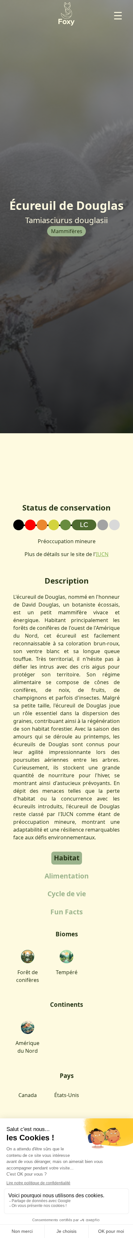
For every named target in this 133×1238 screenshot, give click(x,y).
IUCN (102, 554)
